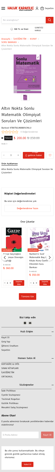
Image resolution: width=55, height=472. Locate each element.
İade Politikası (8, 390)
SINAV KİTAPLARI (10, 368)
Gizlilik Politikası (9, 403)
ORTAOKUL (7, 376)
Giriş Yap (5, 341)
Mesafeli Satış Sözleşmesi (14, 407)
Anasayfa (5, 38)
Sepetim (5, 350)
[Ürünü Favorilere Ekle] (50, 155)
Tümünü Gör (27, 296)
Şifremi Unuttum (9, 345)
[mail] (30, 323)
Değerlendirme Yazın (27, 208)
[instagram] (25, 323)
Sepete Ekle (19, 283)
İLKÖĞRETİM (20, 38)
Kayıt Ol (5, 337)
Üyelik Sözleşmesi (10, 394)
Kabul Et (27, 464)
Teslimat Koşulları (10, 399)
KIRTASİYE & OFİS (10, 364)
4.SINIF (33, 38)
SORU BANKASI (9, 42)
